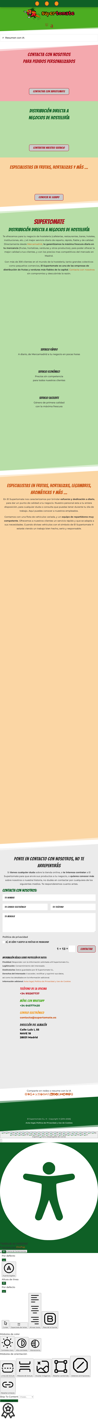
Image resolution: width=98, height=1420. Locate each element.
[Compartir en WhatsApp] (59, 1094)
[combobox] (49, 1134)
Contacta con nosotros (82, 269)
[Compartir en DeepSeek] (41, 1094)
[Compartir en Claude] (28, 1094)
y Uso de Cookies (63, 981)
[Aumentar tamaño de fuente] (4, 1251)
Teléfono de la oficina (33, 988)
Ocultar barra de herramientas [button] (13, 1251)
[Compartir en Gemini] (33, 1094)
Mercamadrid (34, 244)
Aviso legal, (29, 981)
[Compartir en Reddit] (64, 1094)
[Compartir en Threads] (72, 1094)
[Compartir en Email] (61, 1094)
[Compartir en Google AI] (31, 1094)
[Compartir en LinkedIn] (51, 1094)
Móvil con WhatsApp (32, 1000)
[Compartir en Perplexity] (39, 1094)
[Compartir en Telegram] (56, 1094)
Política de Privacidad (45, 981)
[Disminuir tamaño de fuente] (4, 1259)
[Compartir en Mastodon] (69, 1094)
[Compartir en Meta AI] (46, 1094)
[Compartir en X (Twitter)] (49, 1094)
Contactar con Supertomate (49, 91)
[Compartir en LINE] (67, 1094)
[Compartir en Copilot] (44, 1094)
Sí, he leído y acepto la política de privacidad (27, 942)
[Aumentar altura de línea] (4, 1283)
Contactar (87, 949)
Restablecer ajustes (9, 1401)
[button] (1, 1140)
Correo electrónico (32, 1012)
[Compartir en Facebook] (54, 1094)
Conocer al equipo (49, 197)
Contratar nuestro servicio (49, 147)
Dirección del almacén (33, 1024)
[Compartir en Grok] (36, 1094)
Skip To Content (9, 1396)
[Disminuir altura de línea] (4, 1291)
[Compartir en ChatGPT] (26, 1094)
